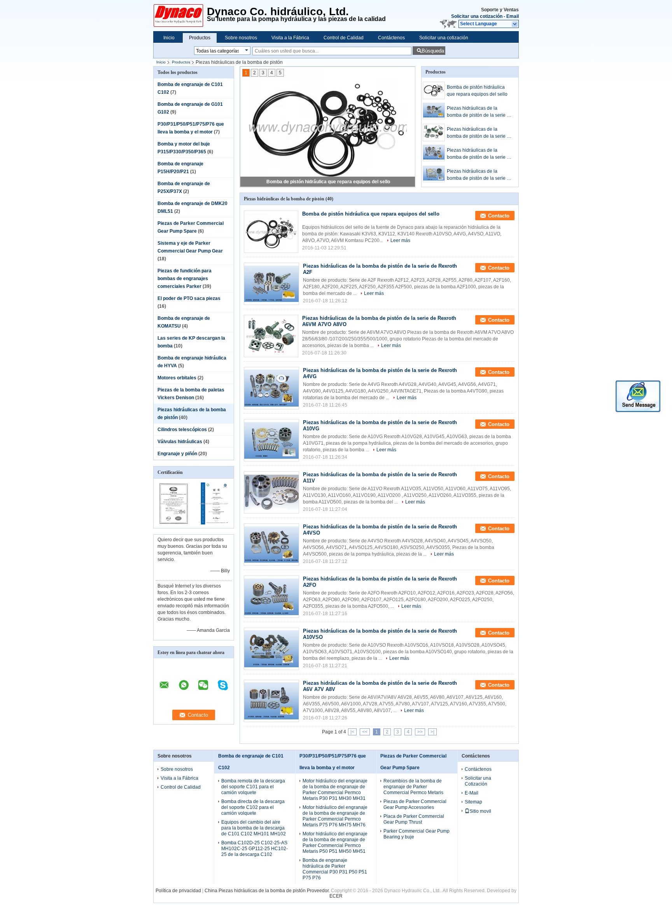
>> (420, 732)
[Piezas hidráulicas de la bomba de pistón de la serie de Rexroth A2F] (434, 111)
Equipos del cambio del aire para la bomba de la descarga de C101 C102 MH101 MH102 (253, 828)
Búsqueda (433, 51)
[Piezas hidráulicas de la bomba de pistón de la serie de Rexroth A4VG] (434, 153)
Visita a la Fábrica (290, 37)
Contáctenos (391, 37)
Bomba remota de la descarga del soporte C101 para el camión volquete (253, 786)
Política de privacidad (178, 890)
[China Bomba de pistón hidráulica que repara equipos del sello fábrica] (271, 231)
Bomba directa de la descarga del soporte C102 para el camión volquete (253, 807)
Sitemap (473, 802)
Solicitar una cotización (476, 16)
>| (432, 732)
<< (365, 732)
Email (512, 16)
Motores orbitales (177, 378)
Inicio (169, 37)
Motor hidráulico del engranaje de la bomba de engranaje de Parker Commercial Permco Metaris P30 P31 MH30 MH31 (335, 789)
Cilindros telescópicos (182, 429)
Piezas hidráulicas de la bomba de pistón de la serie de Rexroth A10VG (479, 175)
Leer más (400, 240)
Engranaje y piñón (177, 453)
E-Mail (471, 793)
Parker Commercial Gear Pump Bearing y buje (416, 834)
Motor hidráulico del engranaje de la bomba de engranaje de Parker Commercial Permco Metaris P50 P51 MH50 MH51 (335, 842)
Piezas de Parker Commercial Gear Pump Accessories (414, 804)
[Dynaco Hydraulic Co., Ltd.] (515, 24)
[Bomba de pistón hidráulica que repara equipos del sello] (327, 127)
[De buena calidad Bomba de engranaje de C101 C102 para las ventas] (174, 523)
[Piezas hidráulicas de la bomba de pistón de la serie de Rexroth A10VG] (434, 174)
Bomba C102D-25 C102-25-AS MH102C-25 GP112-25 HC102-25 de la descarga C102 (254, 848)
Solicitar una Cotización (478, 781)
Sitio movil (480, 811)
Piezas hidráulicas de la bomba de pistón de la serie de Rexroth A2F (479, 112)
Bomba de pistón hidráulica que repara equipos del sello (328, 181)
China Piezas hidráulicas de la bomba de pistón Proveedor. (268, 890)
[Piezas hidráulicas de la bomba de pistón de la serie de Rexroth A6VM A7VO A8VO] (434, 132)
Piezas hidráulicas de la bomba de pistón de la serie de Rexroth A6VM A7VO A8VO (479, 133)
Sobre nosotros (241, 37)
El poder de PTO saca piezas (189, 298)
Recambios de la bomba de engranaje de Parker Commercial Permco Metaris (413, 786)
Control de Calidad (344, 37)
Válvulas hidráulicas (180, 441)
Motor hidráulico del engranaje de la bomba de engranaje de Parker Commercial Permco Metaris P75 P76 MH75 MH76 (335, 816)
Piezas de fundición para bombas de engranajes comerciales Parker (185, 278)
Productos (199, 37)
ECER (336, 896)
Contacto (498, 216)
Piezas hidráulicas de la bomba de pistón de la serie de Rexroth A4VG (479, 154)
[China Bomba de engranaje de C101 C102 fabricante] (180, 15)
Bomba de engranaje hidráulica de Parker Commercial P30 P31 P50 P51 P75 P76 (335, 869)
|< (352, 732)
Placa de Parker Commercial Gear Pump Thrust (413, 819)
